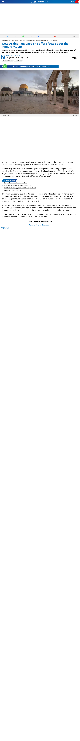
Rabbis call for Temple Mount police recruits (17, 185)
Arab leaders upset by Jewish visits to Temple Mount (20, 188)
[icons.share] (77, 1)
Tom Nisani (18, 61)
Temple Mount (8, 61)
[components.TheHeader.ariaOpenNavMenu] (12, 2)
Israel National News (8, 40)
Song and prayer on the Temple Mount (15, 183)
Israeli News (18, 40)
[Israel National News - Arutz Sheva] (40, 2)
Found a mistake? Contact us (39, 225)
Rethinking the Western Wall (12, 190)
